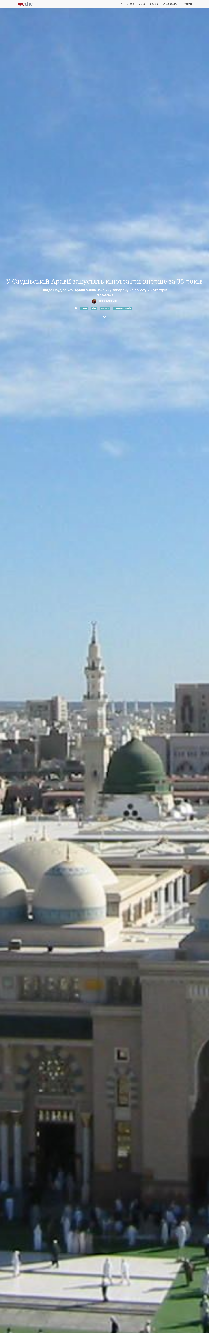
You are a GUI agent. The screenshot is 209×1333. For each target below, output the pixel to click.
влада (84, 308)
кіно (94, 308)
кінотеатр (105, 308)
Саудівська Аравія (123, 308)
